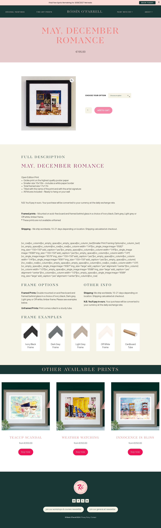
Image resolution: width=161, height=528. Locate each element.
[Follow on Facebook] (78, 501)
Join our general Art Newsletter (102, 509)
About (148, 12)
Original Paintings (15, 12)
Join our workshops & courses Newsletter (63, 509)
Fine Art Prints (44, 12)
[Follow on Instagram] (74, 501)
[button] (72, 80)
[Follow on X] (82, 501)
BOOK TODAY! (147, 2)
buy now (25, 452)
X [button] (158, 2)
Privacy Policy (85, 517)
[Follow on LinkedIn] (87, 501)
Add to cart (103, 110)
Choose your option (95, 95)
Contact (93, 517)
